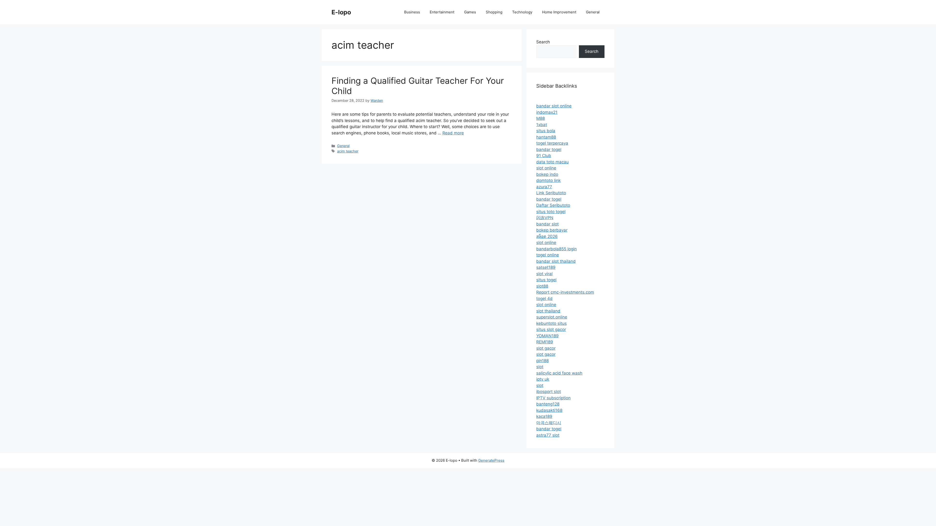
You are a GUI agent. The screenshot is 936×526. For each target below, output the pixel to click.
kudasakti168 (549, 410)
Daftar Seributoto (553, 205)
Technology (522, 12)
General (593, 12)
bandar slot (547, 224)
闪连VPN (544, 217)
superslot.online (551, 317)
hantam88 (546, 137)
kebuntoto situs (551, 323)
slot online (546, 168)
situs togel (546, 279)
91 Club (543, 155)
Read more (453, 133)
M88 (540, 118)
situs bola (545, 130)
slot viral (544, 273)
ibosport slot (548, 391)
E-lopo (341, 12)
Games (470, 12)
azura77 (544, 186)
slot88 (542, 286)
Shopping (494, 12)
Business (412, 12)
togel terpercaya (552, 143)
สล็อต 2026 (547, 236)
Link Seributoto (551, 192)
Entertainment (442, 12)
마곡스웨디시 (548, 422)
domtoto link (548, 180)
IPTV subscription (553, 397)
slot (539, 366)
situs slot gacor (551, 329)
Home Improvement (559, 12)
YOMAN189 (547, 335)
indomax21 (546, 112)
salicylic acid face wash (559, 373)
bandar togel (548, 149)
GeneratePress (491, 460)
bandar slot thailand (556, 261)
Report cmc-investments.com (565, 292)
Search (543, 41)
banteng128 (547, 404)
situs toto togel (551, 211)
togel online (547, 255)
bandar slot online (554, 105)
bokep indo (547, 174)
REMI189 (544, 341)
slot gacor (546, 348)
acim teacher (347, 151)
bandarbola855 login (556, 248)
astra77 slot (547, 435)
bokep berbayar (551, 230)
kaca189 (544, 416)
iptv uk (542, 379)
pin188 (542, 360)
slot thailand (548, 311)
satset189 (546, 267)
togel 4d (544, 298)
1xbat (541, 124)
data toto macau (552, 162)
